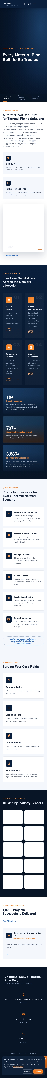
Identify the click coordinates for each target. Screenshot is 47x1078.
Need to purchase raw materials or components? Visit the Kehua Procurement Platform (22, 641)
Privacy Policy (18, 1067)
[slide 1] (40, 249)
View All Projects (9, 921)
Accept (38, 1071)
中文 (32, 4)
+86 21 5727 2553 (24, 1042)
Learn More (8, 329)
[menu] (40, 4)
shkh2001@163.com (23, 1022)
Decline (27, 1071)
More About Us (12, 255)
